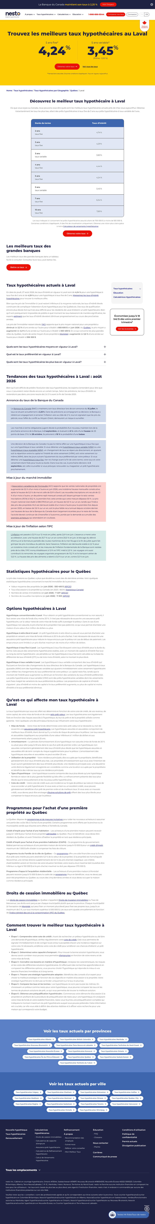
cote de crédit (70, 940)
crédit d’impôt (96, 845)
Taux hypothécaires (45, 14)
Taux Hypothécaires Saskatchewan (114, 1057)
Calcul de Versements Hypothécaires (45, 1159)
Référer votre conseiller (75, 1148)
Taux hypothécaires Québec (79, 1057)
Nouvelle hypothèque (16, 1130)
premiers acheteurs (20, 518)
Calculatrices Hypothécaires (126, 297)
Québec (74, 90)
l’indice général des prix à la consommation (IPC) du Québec (37, 913)
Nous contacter (100, 1143)
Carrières (97, 1152)
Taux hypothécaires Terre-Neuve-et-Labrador (74, 1045)
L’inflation (15, 534)
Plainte (97, 1147)
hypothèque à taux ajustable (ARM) (27, 450)
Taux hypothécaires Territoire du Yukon (76, 1063)
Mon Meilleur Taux (73, 1152)
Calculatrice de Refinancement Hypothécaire (49, 1152)
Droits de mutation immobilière (73, 900)
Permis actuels (129, 1141)
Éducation (77, 14)
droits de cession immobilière (23, 900)
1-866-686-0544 (96, 14)
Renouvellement (14, 1138)
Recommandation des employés (74, 1139)
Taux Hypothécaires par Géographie (51, 90)
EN (147, 14)
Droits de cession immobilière (48, 1137)
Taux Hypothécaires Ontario (112, 1051)
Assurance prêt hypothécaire (48, 1147)
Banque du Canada (22, 408)
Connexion (132, 14)
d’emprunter (65, 955)
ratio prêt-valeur (57, 714)
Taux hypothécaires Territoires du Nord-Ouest (120, 1045)
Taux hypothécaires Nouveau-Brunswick (31, 1045)
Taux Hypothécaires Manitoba (112, 1039)
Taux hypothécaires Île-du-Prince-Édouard (42, 1057)
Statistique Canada (74, 590)
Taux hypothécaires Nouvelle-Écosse (44, 1051)
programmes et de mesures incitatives (45, 819)
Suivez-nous (70, 1144)
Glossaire (98, 1137)
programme (62, 853)
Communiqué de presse (105, 1156)
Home (9, 90)
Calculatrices (63, 14)
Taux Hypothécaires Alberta (39, 1039)
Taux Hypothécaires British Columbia (75, 1039)
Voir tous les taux (90, 66)
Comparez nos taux (116, 14)
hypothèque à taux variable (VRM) (78, 447)
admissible (51, 834)
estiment (18, 316)
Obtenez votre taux (65, 66)
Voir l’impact (108, 4)
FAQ (96, 1134)
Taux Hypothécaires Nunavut (80, 1051)
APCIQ (68, 586)
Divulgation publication (134, 1145)
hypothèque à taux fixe (33, 460)
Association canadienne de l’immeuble (30, 486)
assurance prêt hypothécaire (37, 729)
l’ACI (44, 324)
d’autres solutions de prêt (59, 792)
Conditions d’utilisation (134, 1130)
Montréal (64, 334)
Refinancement (72, 1130)
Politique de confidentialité (129, 1135)
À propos (29, 14)
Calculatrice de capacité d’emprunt (46, 1142)
